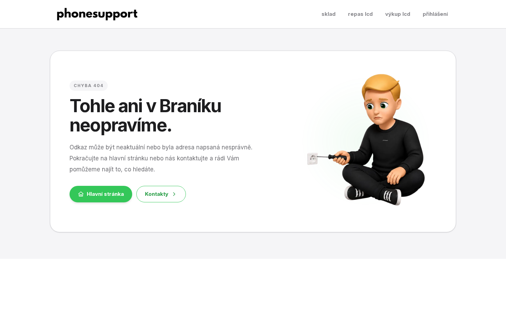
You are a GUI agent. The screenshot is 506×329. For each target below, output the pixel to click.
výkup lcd (397, 14)
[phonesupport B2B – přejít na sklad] (97, 14)
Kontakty (156, 194)
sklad (328, 14)
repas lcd (360, 14)
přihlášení (435, 14)
